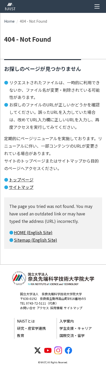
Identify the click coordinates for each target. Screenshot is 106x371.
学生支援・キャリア (75, 328)
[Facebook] (68, 350)
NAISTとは (26, 321)
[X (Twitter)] (37, 350)
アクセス (43, 308)
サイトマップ (21, 187)
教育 (20, 335)
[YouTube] (48, 350)
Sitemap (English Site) (35, 240)
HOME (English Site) (33, 232)
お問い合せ (28, 308)
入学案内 (66, 321)
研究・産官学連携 (31, 328)
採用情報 (56, 308)
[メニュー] (97, 6)
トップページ (21, 179)
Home (9, 21)
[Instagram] (58, 350)
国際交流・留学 (72, 335)
